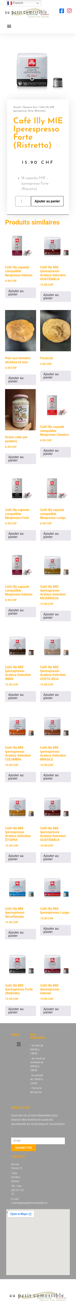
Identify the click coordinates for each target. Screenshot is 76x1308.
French (17, 3)
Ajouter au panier (47, 201)
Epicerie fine (30, 107)
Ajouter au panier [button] (16, 292)
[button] (9, 26)
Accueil (17, 107)
